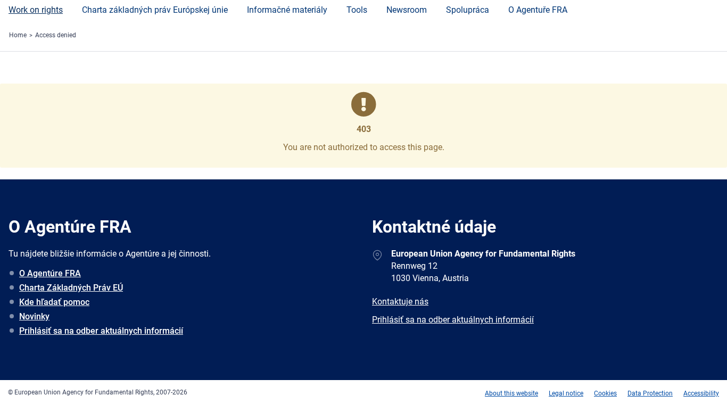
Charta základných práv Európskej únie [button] (155, 10)
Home (18, 35)
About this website (511, 393)
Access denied (55, 35)
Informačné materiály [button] (287, 10)
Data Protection (650, 393)
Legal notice (566, 393)
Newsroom (406, 10)
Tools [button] (356, 10)
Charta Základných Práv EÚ (71, 288)
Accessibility (701, 393)
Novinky (34, 316)
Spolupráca (467, 10)
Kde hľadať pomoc (54, 302)
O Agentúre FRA (50, 273)
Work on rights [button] (36, 10)
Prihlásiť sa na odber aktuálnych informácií (101, 331)
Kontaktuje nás (400, 301)
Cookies (605, 393)
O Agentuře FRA (537, 10)
